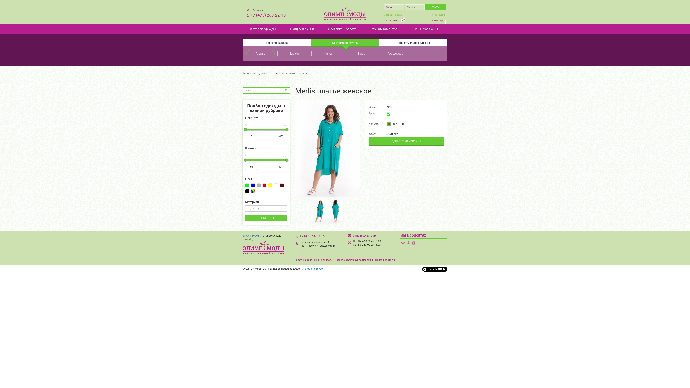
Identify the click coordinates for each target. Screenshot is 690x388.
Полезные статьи (385, 259)
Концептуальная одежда (413, 43)
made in (437, 269)
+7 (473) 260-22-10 (268, 15)
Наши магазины (425, 29)
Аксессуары (396, 53)
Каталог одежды (263, 29)
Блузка (294, 53)
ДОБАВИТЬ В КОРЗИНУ (406, 141)
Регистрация (438, 14)
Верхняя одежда (277, 43)
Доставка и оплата (342, 29)
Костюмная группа (345, 43)
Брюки (362, 53)
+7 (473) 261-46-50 (313, 236)
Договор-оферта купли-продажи (354, 259)
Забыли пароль (393, 14)
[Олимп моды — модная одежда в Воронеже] (345, 13)
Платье (260, 53)
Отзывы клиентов (383, 29)
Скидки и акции (302, 29)
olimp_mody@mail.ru (365, 235)
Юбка (328, 53)
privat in (251, 235)
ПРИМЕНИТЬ (266, 218)
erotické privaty (314, 268)
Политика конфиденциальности (313, 259)
